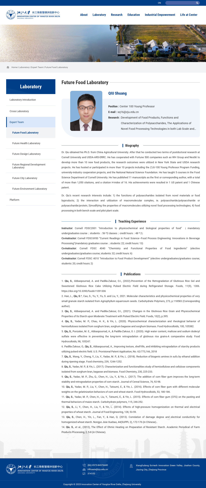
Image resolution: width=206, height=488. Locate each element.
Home (14, 67)
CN (159, 3)
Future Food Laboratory (56, 67)
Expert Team (37, 67)
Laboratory (24, 67)
